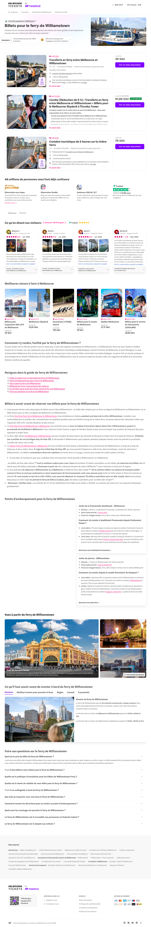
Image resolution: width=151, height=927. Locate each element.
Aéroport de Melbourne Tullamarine (92, 865)
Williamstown (135, 580)
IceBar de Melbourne (28, 850)
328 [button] (56, 56)
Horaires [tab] (9, 692)
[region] (26, 71)
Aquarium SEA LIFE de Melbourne (21, 857)
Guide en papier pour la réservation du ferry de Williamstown (34, 377)
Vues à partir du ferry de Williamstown (25, 383)
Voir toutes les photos (135, 674)
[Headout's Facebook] (137, 923)
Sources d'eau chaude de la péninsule (23, 854)
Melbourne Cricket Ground (75, 850)
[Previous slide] (10, 71)
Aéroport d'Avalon (117, 865)
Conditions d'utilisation (88, 907)
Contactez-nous (52, 904)
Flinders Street (105, 530)
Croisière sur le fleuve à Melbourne (102, 850)
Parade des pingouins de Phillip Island (23, 861)
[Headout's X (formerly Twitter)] (141, 923)
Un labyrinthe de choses (51, 861)
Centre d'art (102, 512)
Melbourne (12, 213)
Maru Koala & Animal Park (100, 854)
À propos (25, 12)
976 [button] (56, 138)
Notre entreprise (85, 900)
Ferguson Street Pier (113, 591)
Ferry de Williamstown (17, 865)
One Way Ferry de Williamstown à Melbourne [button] (29, 425)
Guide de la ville (61, 12)
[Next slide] (42, 71)
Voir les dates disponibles (130, 64)
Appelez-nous (51, 900)
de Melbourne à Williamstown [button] (38, 435)
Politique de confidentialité (89, 904)
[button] (79, 73)
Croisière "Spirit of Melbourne (121, 861)
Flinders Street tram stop (113, 539)
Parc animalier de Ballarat (77, 854)
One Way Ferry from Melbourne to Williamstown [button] (35, 416)
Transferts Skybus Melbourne (20, 869)
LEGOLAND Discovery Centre (50, 850)
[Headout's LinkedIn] (124, 923)
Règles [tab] (60, 692)
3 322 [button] (57, 96)
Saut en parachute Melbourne (52, 854)
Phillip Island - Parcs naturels (102, 857)
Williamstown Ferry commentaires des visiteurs (29, 386)
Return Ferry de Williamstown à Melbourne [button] (29, 445)
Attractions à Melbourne (41, 12)
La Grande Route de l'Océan (74, 861)
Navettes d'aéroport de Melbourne (61, 865)
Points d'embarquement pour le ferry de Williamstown (31, 380)
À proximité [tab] (83, 692)
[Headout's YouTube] (133, 923)
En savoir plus (10, 203)
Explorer (14, 12)
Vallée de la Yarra (123, 857)
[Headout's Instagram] (128, 923)
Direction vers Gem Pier (88, 602)
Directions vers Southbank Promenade (94, 550)
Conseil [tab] (70, 692)
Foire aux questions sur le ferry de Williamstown (29, 391)
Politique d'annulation (87, 911)
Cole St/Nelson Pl (105, 565)
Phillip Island (83, 857)
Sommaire (6, 40)
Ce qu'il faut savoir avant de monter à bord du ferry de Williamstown (37, 388)
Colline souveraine (126, 850)
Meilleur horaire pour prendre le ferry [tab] (35, 692)
